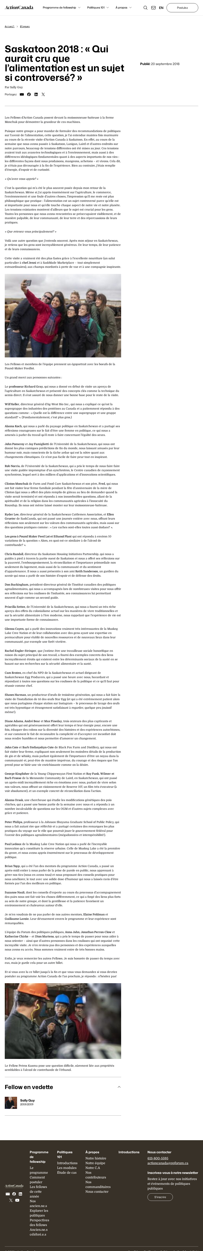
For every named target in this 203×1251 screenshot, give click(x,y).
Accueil (9, 26)
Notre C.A (92, 1168)
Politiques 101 (95, 7)
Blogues (25, 26)
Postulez (182, 8)
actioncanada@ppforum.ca (167, 1163)
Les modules (67, 1168)
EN (161, 8)
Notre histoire (95, 1158)
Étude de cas (67, 1172)
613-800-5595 (157, 1158)
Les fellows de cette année (38, 1191)
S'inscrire (160, 1197)
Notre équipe (95, 1163)
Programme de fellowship (59, 7)
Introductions (67, 1163)
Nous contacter (96, 1192)
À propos (121, 7)
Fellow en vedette (29, 1087)
